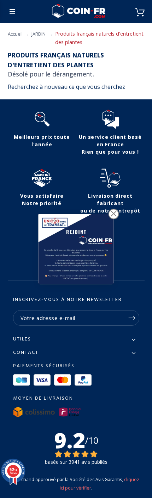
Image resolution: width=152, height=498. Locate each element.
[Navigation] (12, 11)
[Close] (113, 214)
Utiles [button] (22, 339)
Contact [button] (26, 352)
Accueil (15, 34)
